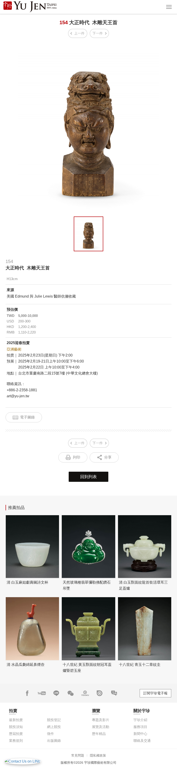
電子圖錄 (27, 417)
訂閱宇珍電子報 (155, 693)
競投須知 (16, 727)
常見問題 (77, 755)
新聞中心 (140, 734)
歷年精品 (99, 734)
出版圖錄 (54, 741)
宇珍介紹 (140, 720)
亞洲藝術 (14, 349)
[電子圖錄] (99, 693)
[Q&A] (114, 693)
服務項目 (140, 727)
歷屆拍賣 (16, 734)
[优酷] (85, 693)
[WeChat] (70, 693)
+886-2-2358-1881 (22, 390)
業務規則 (16, 741)
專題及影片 (100, 720)
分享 (108, 457)
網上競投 (54, 727)
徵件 (50, 734)
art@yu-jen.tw (18, 396)
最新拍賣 (16, 720)
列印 (76, 457)
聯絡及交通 (142, 741)
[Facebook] (27, 693)
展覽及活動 (100, 727)
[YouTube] (41, 693)
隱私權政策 (98, 755)
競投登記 (54, 720)
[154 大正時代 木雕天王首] (88, 233)
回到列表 (88, 476)
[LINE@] (56, 693)
